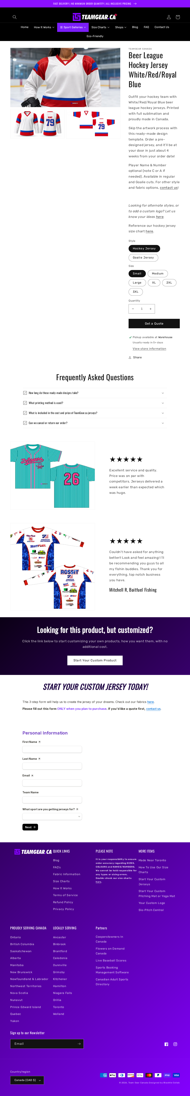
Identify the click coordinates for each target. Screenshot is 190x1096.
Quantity (134, 300)
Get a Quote (154, 323)
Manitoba (17, 965)
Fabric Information (66, 874)
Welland (58, 1014)
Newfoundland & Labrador (29, 979)
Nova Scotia (19, 993)
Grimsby (59, 972)
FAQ (146, 27)
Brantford (60, 951)
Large (137, 282)
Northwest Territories (26, 986)
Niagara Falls (62, 993)
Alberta (15, 958)
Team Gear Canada (138, 1083)
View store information (149, 348)
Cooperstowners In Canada (109, 939)
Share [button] (137, 357)
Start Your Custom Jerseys (152, 882)
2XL (169, 282)
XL (154, 282)
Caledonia (60, 958)
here (160, 217)
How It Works (62, 888)
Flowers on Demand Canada (110, 951)
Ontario (15, 937)
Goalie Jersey (143, 257)
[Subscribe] (79, 1044)
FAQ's (57, 867)
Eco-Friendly (95, 36)
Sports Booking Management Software (112, 970)
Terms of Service (65, 895)
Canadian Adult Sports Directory (112, 982)
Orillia (57, 1000)
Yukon (14, 1021)
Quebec (15, 1014)
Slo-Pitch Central (151, 910)
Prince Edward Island (25, 1007)
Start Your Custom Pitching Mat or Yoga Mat (157, 893)
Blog (135, 27)
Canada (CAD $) (25, 1080)
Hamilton (59, 986)
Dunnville (60, 965)
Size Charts (61, 881)
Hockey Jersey (144, 248)
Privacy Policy (63, 909)
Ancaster (59, 937)
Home (24, 27)
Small (137, 273)
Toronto (58, 1007)
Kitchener (60, 979)
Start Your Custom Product (95, 660)
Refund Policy (63, 902)
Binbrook (59, 944)
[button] (14, 17)
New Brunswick (21, 972)
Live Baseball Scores (111, 960)
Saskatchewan (21, 951)
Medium (158, 273)
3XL (136, 291)
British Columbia (22, 944)
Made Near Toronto (152, 860)
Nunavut (16, 1000)
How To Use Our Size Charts (154, 870)
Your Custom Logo (152, 903)
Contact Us (162, 27)
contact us (169, 187)
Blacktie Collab (171, 1083)
